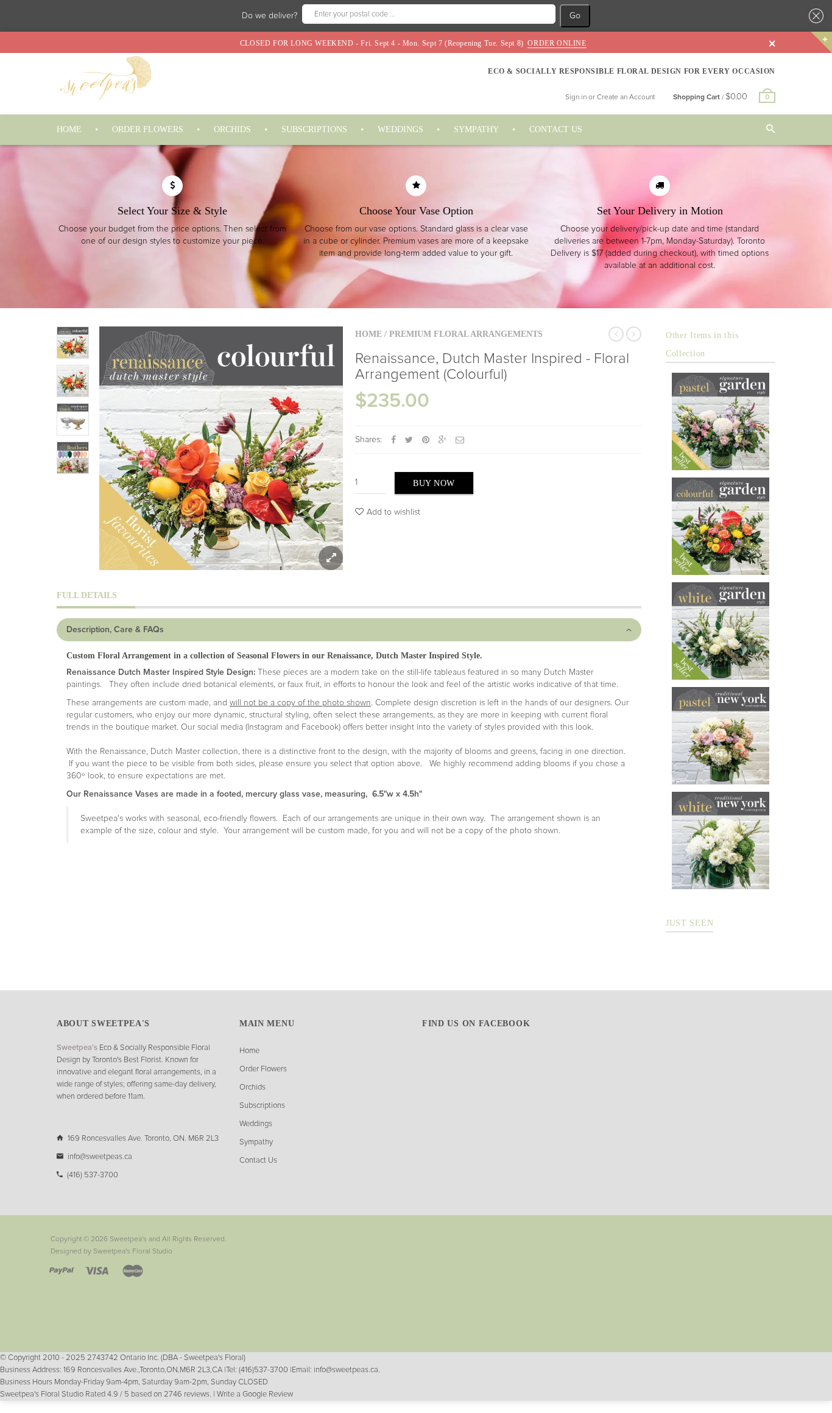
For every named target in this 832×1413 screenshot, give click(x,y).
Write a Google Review (255, 1394)
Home (368, 334)
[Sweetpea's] (105, 77)
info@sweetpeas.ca (100, 1157)
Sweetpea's (128, 1239)
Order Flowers (263, 1069)
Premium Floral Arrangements (466, 334)
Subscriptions (262, 1106)
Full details (87, 595)
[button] (814, 15)
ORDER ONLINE (556, 43)
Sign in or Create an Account (610, 97)
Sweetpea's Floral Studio (132, 1251)
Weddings (255, 1124)
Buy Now (434, 483)
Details (724, 457)
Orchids (252, 1087)
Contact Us (258, 1161)
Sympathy (256, 1142)
